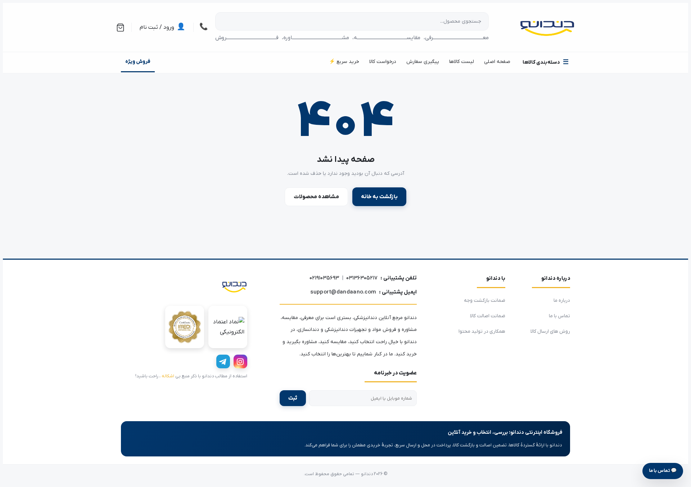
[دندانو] (234, 286)
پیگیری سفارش (422, 61)
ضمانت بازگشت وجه (484, 300)
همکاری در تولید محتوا (482, 331)
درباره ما (562, 300)
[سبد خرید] (120, 27)
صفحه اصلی (497, 61)
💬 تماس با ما (663, 471)
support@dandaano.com (343, 292)
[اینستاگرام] (240, 361)
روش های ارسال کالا (550, 331)
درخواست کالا (382, 61)
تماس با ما (559, 316)
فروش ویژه (137, 61)
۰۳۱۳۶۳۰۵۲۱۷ (362, 278)
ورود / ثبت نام (162, 27)
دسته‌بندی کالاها (546, 62)
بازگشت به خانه (379, 196)
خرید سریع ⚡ (344, 61)
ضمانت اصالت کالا (487, 316)
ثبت (292, 398)
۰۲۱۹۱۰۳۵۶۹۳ (324, 278)
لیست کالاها (461, 61)
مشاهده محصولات (316, 196)
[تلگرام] (223, 361)
